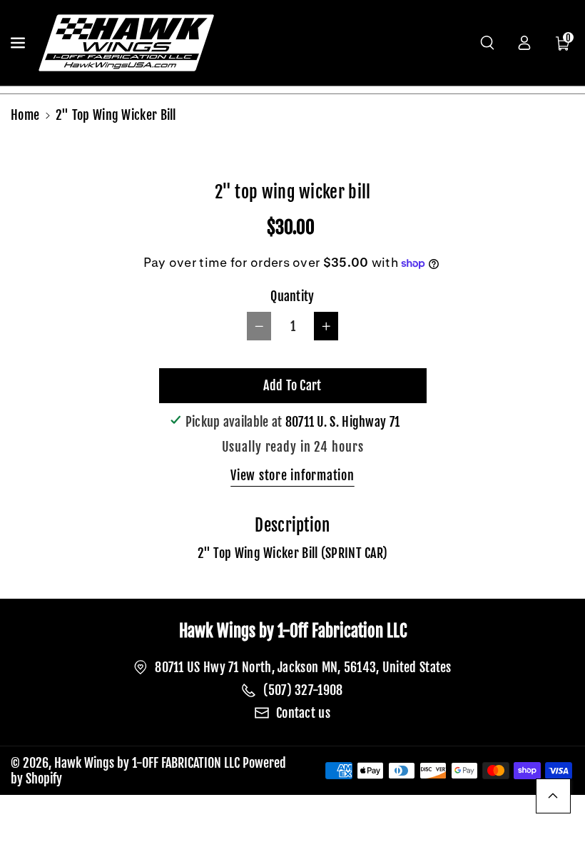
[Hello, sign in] (524, 43)
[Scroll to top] (553, 796)
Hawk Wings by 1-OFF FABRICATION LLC (147, 763)
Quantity (292, 296)
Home (25, 115)
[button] (19, 42)
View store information (292, 475)
